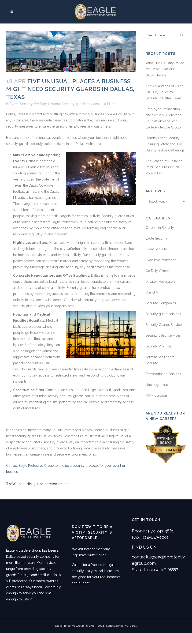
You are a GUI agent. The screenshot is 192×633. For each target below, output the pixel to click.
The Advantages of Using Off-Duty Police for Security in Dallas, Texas (165, 92)
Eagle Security (156, 238)
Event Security (21, 104)
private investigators (161, 281)
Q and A (152, 292)
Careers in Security (160, 228)
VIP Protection (156, 395)
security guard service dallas (43, 484)
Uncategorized (157, 385)
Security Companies (161, 303)
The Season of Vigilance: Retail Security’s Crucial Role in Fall (164, 167)
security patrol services (163, 335)
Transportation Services (163, 374)
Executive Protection (161, 260)
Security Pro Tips (158, 346)
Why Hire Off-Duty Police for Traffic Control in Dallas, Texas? (165, 69)
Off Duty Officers (47, 104)
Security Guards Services (164, 325)
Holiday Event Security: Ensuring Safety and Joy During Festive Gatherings (165, 144)
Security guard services (80, 104)
